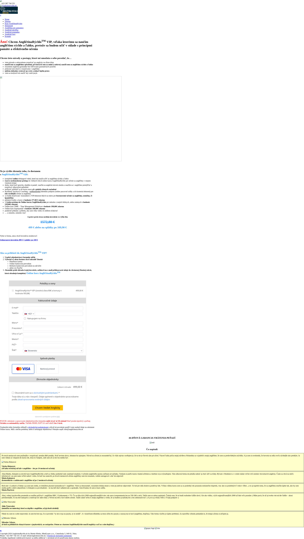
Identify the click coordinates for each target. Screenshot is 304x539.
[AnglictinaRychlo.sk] (8, 6)
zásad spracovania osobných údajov (33, 399)
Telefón (15, 313)
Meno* (15, 322)
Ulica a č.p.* (17, 333)
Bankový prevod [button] (47, 369)
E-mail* (15, 307)
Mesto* (15, 339)
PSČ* (14, 344)
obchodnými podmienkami (45, 393)
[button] (23, 369)
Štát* (14, 350)
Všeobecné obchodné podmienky (59, 536)
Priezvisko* (17, 328)
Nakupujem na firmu (36, 318)
